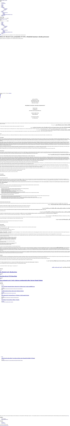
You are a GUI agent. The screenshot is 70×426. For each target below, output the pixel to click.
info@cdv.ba (2, 2)
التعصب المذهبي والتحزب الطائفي (57, 267)
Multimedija (2, 7)
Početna (2, 4)
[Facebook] (0, 95)
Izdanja (2, 11)
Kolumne (4, 31)
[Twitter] (0, 96)
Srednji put (5, 9)
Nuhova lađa (5, 8)
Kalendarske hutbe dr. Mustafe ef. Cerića (7, 14)
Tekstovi (2, 29)
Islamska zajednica (3, 418)
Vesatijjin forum (3, 32)
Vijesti (2, 23)
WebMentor (10, 93)
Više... (68, 415)
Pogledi (2, 6)
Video (3, 10)
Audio (3, 25)
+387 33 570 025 (3, 3)
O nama (2, 5)
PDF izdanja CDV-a (5, 12)
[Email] (0, 94)
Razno (5, 27)
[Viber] (0, 97)
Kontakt (2, 15)
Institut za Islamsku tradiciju (4, 419)
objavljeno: (1, 93)
